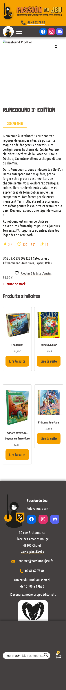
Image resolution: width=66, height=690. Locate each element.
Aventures (27, 263)
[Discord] (59, 31)
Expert (39, 263)
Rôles (48, 263)
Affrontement (11, 263)
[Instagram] (51, 31)
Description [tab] (14, 123)
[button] (56, 47)
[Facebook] (43, 31)
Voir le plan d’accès (32, 552)
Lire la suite (17, 361)
